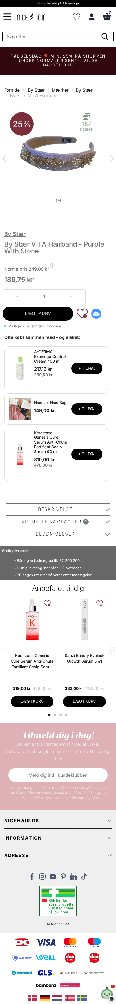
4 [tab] (67, 715)
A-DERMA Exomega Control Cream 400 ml (50, 356)
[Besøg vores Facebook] (32, 878)
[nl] (58, 997)
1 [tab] (50, 715)
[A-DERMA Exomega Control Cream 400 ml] (20, 368)
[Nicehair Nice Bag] (20, 408)
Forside (12, 90)
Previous (5, 159)
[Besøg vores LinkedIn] (73, 878)
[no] (71, 997)
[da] (34, 997)
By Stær (36, 90)
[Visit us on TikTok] (84, 878)
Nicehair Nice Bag (50, 402)
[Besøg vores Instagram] (42, 878)
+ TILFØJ (86, 368)
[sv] (82, 997)
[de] (46, 997)
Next (110, 159)
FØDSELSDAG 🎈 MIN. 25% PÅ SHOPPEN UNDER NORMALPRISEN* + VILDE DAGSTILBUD (58, 60)
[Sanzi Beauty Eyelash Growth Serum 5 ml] (84, 619)
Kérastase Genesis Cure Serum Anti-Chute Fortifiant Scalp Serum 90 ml (50, 442)
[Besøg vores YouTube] (52, 878)
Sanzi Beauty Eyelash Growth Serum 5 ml (84, 658)
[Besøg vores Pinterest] (63, 878)
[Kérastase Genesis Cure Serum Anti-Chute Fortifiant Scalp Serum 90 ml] (20, 453)
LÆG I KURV (38, 313)
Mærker (60, 90)
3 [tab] (61, 715)
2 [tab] (56, 715)
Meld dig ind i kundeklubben (58, 775)
